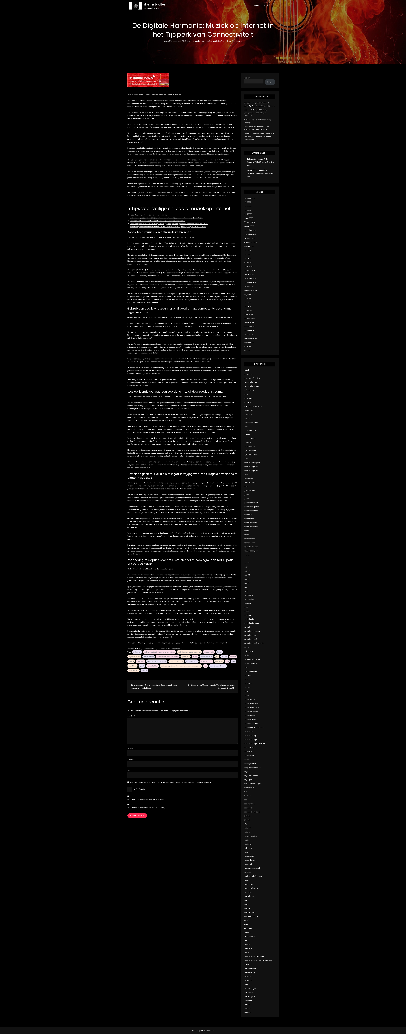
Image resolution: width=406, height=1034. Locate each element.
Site (128, 770)
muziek (247, 695)
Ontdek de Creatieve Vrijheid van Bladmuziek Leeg (260, 162)
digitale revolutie (134, 657)
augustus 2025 (249, 246)
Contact (266, 5)
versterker (248, 980)
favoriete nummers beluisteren (167, 657)
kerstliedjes (248, 595)
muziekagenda (250, 715)
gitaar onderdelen (251, 511)
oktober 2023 (249, 335)
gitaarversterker (250, 523)
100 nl (246, 370)
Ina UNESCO (251, 170)
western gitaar (249, 996)
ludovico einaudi (250, 663)
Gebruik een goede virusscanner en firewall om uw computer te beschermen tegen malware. (166, 218)
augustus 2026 (249, 198)
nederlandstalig (250, 735)
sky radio (247, 892)
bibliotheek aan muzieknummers (189, 652)
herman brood (249, 543)
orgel (246, 772)
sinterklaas (248, 884)
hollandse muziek (251, 547)
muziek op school (251, 711)
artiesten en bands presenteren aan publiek (159, 652)
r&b (245, 824)
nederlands (248, 731)
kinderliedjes (249, 619)
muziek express (250, 699)
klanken (224, 657)
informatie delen (206, 657)
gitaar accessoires (251, 503)
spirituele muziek (251, 916)
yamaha (247, 1004)
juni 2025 (247, 254)
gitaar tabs (248, 515)
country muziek (250, 438)
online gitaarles (250, 764)
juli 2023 (247, 347)
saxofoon (247, 872)
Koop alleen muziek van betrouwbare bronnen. (148, 215)
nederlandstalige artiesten (254, 743)
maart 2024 (248, 314)
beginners (248, 414)
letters (246, 647)
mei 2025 (247, 258)
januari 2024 (249, 322)
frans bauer (248, 478)
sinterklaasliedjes (251, 888)
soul (245, 900)
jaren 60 (247, 571)
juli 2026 (247, 202)
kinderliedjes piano (251, 623)
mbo (245, 667)
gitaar (246, 499)
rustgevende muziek (252, 868)
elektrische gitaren (251, 470)
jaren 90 (247, 583)
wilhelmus (248, 1000)
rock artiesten (249, 860)
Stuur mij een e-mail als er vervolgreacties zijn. (145, 799)
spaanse (247, 908)
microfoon (248, 675)
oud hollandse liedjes (252, 784)
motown (247, 687)
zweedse (247, 1012)
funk (246, 486)
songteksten (249, 896)
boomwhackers (250, 430)
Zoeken (247, 78)
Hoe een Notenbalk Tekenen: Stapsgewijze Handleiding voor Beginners (256, 113)
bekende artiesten (251, 422)
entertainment (148, 657)
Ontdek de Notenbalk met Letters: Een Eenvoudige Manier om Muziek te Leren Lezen (259, 137)
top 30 (246, 940)
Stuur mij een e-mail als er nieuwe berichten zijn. (146, 807)
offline (246, 760)
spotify (142, 666)
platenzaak (219, 661)
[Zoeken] (274, 5)
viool (246, 984)
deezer (219, 652)
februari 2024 (249, 318)
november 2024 (250, 282)
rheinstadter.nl (157, 4)
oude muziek (249, 788)
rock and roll (249, 856)
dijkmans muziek (250, 454)
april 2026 (248, 214)
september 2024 (250, 290)
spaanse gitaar (249, 912)
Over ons (255, 5)
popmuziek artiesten (252, 812)
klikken (131, 661)
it (244, 559)
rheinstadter (135, 649)
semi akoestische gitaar (253, 876)
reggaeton (248, 844)
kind (246, 607)
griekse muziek (250, 539)
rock (233, 661)
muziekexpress (250, 719)
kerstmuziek (249, 599)
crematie (247, 442)
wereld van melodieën (218, 666)
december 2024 (250, 278)
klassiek (233, 657)
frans (246, 474)
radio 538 (247, 828)
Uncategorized (174, 649)
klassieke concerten (252, 631)
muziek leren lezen (251, 703)
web (205, 666)
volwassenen (249, 992)
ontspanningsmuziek (252, 768)
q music (247, 816)
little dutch (248, 651)
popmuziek (248, 808)
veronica (247, 976)
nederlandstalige (250, 739)
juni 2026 (247, 206)
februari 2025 (249, 270)
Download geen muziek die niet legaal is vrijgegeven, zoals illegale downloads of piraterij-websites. (169, 224)
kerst (246, 591)
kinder (246, 611)
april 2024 (248, 310)
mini (246, 679)
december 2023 (250, 326)
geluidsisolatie (249, 490)
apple (246, 394)
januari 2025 (249, 274)
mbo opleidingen (250, 671)
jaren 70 (247, 575)
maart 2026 (248, 218)
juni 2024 (247, 302)
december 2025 (250, 230)
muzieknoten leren (251, 723)
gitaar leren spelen (251, 507)
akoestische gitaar (251, 382)
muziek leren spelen (252, 707)
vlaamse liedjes (250, 988)
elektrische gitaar (251, 466)
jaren (246, 567)
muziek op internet (176, 661)
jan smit (247, 563)
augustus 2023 (249, 343)
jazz (217, 657)
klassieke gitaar (250, 635)
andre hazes (249, 390)
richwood (248, 848)
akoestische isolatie (251, 386)
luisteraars (140, 661)
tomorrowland (249, 936)
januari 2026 (249, 226)
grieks (246, 535)
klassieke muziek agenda (253, 643)
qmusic (247, 820)
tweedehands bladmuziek (254, 956)
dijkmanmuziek (250, 450)
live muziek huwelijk (252, 659)
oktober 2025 (249, 238)
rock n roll (248, 864)
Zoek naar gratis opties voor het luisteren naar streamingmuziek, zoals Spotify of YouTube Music (168, 227)
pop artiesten (249, 804)
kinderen (247, 615)
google (246, 531)
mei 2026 (247, 210)
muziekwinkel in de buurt (254, 727)
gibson (246, 494)
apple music (137, 652)
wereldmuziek (133, 671)
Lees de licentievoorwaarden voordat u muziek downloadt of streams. (157, 221)
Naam (130, 748)
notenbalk (248, 751)
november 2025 (250, 234)
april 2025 (248, 262)
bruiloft (247, 434)
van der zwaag (249, 972)
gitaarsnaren (249, 519)
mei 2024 (247, 306)
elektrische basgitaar (252, 462)
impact (195, 657)
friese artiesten (250, 482)
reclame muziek (250, 836)
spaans (246, 904)
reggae (246, 840)
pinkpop (247, 796)
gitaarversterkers (251, 527)
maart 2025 (248, 266)
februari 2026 (249, 222)
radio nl (247, 832)
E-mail (130, 759)
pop (227, 661)
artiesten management (253, 406)
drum (246, 458)
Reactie (131, 716)
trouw (246, 952)
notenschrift (249, 755)
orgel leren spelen (251, 776)
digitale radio (249, 446)
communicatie (209, 652)
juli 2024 (247, 298)
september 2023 (250, 339)
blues (246, 426)
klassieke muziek (250, 639)
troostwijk (248, 948)
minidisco (248, 683)
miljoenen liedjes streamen (156, 661)
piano (246, 792)
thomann (247, 932)
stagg (246, 924)
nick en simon (249, 747)
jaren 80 (247, 579)
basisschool (248, 410)
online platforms (206, 661)
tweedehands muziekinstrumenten (258, 960)
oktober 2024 (249, 286)
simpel (246, 880)
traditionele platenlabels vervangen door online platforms (181, 666)
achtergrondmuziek (252, 378)
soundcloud (132, 666)
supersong (248, 928)
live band (247, 655)
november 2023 (250, 330)
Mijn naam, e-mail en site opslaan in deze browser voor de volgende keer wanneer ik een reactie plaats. (170, 782)
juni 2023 (247, 351)
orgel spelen (249, 780)
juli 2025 (247, 250)
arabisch (247, 402)
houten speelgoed (251, 551)
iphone (247, 555)
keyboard (247, 603)
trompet (247, 944)
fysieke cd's (185, 657)
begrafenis (248, 418)
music (246, 691)
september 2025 (250, 242)
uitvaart (247, 964)
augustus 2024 (249, 294)
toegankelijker (152, 666)
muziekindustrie (191, 661)
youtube (144, 671)
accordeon (248, 374)
